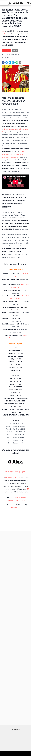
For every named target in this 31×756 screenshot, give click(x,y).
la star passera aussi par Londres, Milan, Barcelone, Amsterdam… (13, 154)
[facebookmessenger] (6, 62)
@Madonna (16, 478)
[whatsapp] (16, 62)
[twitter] (10, 62)
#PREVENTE (9, 478)
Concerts (18, 3)
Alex (3, 31)
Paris (15, 50)
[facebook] (3, 62)
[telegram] (13, 62)
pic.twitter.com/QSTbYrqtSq (16, 500)
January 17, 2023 (16, 507)
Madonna (5, 34)
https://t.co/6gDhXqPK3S (17, 497)
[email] (20, 62)
